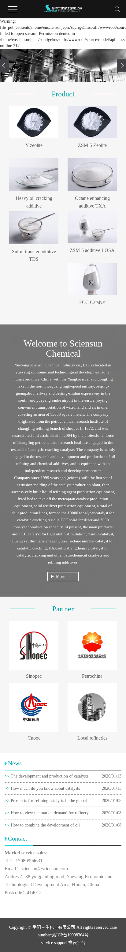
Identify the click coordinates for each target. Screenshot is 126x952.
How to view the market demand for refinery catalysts (47, 815)
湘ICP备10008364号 (70, 935)
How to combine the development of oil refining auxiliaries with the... (42, 827)
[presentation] (4, 65)
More (60, 576)
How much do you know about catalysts (42, 788)
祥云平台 (76, 942)
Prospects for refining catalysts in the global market (46, 802)
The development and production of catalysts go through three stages (46, 778)
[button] (52, 78)
